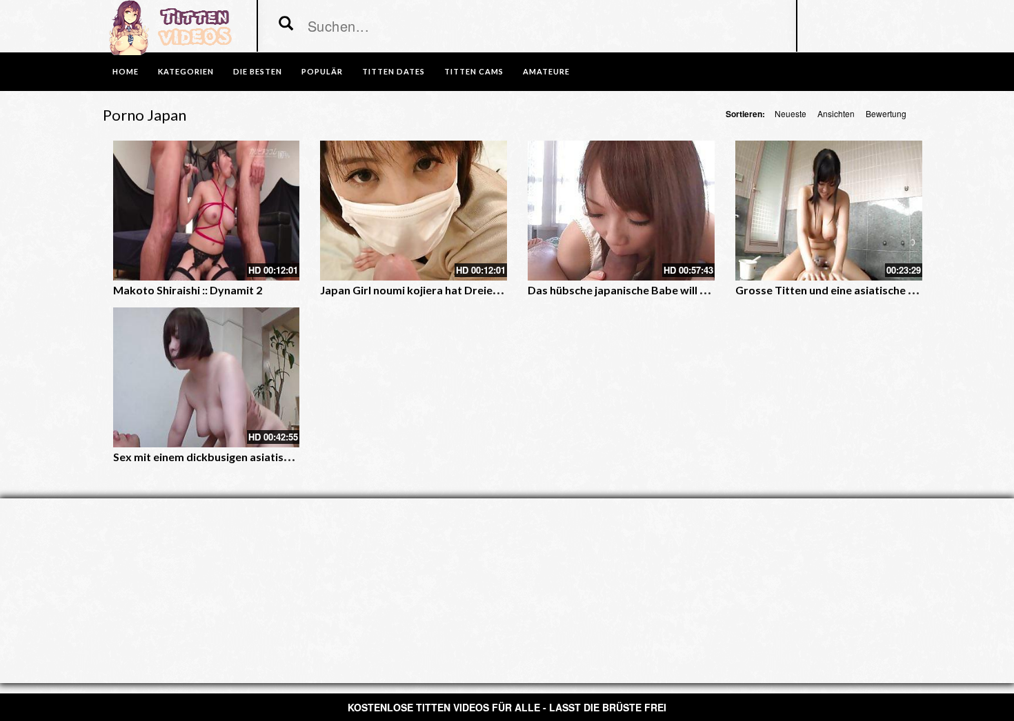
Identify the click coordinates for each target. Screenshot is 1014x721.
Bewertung (886, 113)
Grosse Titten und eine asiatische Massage (844, 289)
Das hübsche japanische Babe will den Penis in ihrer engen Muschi (693, 289)
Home (125, 71)
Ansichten (836, 113)
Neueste (790, 113)
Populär (322, 71)
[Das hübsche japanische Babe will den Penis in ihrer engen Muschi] (621, 211)
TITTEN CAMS (474, 71)
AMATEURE (546, 71)
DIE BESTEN (257, 71)
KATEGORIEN (186, 71)
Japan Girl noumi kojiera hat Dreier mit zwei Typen (448, 289)
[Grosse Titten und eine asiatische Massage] (828, 211)
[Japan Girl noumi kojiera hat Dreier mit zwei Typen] (413, 211)
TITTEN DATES (393, 71)
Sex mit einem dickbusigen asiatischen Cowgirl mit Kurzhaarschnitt (284, 456)
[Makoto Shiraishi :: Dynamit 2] (206, 211)
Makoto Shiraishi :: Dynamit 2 (187, 289)
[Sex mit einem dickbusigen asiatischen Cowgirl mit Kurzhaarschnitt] (206, 377)
